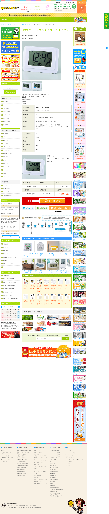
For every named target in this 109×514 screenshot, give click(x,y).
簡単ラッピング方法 (21, 473)
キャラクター (6, 170)
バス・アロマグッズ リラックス (79, 356)
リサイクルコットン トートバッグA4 (46, 303)
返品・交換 (5, 254)
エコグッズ (5, 140)
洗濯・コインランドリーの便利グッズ (79, 373)
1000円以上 (6, 125)
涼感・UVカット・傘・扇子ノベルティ (79, 240)
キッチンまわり (6, 150)
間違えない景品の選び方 (22, 463)
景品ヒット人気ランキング (40, 452)
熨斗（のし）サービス (70, 454)
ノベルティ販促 (56, 447)
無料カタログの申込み (55, 497)
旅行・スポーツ (6, 163)
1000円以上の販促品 (54, 458)
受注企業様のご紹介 (54, 491)
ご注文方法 (5, 244)
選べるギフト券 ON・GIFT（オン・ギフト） (75, 459)
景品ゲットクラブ (41, 447)
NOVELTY (5, 19)
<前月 (3, 307)
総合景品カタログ (38, 477)
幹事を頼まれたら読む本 (22, 465)
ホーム (2, 24)
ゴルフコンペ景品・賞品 (40, 466)
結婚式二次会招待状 (21, 467)
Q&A (64, 2)
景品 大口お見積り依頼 (8, 278)
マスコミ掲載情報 (5, 456)
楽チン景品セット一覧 (39, 454)
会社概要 (58, 2)
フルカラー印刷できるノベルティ (24, 24)
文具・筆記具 (6, 143)
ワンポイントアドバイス (22, 458)
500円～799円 (6, 118)
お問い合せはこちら (8, 275)
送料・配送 (5, 250)
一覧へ (10, 236)
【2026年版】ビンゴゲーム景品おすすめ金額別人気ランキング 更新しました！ (30, 15)
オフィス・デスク (7, 146)
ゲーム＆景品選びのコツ (22, 461)
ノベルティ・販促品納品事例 (56, 489)
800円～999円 (6, 121)
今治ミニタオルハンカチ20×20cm (67, 288)
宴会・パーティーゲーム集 (23, 452)
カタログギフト (69, 461)
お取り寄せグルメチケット (71, 458)
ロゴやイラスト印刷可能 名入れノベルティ (79, 179)
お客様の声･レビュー (6, 454)
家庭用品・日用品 (7, 153)
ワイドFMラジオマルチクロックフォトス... (27, 255)
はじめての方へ (49, 2)
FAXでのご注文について (8, 288)
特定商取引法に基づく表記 (7, 458)
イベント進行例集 (21, 469)
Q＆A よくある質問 (5, 459)
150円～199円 (6, 108)
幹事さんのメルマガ (21, 475)
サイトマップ (71, 2)
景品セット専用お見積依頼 (9, 282)
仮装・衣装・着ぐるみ (39, 464)
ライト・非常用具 (7, 166)
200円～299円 (6, 111)
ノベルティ (14, 19)
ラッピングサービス (70, 452)
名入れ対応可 (6, 133)
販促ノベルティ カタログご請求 (10, 298)
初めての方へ (4, 450)
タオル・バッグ (6, 160)
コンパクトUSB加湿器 (25, 301)
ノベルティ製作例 (7, 191)
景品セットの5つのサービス (40, 479)
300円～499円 (6, 115)
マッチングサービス (8, 185)
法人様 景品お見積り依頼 (9, 285)
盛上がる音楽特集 (21, 471)
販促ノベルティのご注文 (9, 295)
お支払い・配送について (6, 452)
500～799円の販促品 (55, 456)
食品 (4, 136)
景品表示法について (8, 188)
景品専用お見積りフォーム (40, 483)
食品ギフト (68, 465)
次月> (16, 307)
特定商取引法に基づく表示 (9, 257)
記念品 (4, 173)
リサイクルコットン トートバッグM (39, 303)
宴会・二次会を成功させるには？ (24, 450)
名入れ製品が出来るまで (9, 195)
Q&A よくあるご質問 (8, 263)
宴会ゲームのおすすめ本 (22, 454)
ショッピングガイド (8, 447)
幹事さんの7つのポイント (23, 459)
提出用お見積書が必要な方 (9, 292)
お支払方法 (5, 247)
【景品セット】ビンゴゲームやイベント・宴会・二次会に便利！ (41, 457)
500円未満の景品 (38, 475)
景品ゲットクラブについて (40, 450)
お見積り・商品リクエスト (56, 495)
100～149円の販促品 (55, 452)
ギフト (69, 447)
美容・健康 (5, 156)
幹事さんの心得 (20, 456)
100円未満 (5, 101)
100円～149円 (6, 105)
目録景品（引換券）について (41, 481)
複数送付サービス (69, 456)
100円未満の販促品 (54, 450)
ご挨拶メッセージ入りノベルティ (79, 205)
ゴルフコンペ (6, 176)
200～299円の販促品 (55, 454)
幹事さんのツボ (23, 447)
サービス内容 (68, 450)
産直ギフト (68, 463)
